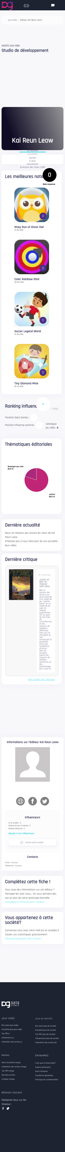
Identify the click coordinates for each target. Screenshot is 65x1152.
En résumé (32, 150)
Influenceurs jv (8, 1038)
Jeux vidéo (8, 1018)
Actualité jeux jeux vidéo (12, 1029)
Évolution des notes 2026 (32, 167)
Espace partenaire (42, 1067)
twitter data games (8, 1109)
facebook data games (3, 1109)
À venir (32, 161)
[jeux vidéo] (26, 5)
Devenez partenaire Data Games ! (23, 938)
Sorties (32, 158)
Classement (32, 164)
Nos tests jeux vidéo (10, 1025)
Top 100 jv (6, 1034)
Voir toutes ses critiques (41, 679)
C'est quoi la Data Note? (45, 1063)
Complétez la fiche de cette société (24, 902)
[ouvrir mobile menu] (53, 5)
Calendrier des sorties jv (12, 1042)
